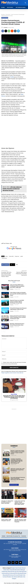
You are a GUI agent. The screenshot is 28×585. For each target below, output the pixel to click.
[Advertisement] (14, 131)
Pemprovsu (5, 64)
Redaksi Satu (14, 568)
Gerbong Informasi (13, 575)
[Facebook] (2, 31)
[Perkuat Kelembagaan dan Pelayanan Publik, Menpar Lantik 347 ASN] (5, 310)
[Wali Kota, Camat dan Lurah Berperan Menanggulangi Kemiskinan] (6, 470)
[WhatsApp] (9, 31)
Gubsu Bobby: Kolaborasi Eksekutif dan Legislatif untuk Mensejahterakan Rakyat (18, 294)
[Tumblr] (15, 31)
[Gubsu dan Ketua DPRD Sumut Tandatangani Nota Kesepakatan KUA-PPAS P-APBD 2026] (5, 287)
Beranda (3, 14)
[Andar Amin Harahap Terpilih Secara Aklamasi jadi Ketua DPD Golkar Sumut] (21, 494)
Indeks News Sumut (8, 569)
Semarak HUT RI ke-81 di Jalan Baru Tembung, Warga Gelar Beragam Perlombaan (14, 397)
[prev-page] (2, 331)
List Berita (20, 571)
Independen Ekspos (6, 571)
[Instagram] (12, 562)
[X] (5, 31)
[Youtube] (20, 562)
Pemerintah (8, 14)
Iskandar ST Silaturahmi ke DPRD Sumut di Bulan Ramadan (7, 502)
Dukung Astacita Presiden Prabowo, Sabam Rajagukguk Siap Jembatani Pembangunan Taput (18, 317)
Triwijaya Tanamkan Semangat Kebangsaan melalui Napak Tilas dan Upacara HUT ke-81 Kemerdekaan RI (17, 461)
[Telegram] (18, 31)
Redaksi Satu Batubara (12, 576)
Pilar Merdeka (19, 573)
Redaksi (5, 27)
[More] (16, 264)
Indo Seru (14, 571)
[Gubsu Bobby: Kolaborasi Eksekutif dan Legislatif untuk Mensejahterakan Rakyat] (5, 295)
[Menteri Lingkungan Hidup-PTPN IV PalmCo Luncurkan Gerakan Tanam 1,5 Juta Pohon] (6, 453)
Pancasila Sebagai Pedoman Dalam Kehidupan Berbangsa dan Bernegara (18, 478)
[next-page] (4, 331)
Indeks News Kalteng (19, 569)
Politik (12, 77)
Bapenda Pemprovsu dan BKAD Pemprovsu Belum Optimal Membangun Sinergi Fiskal (17, 301)
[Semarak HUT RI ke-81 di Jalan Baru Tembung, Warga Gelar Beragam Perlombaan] (14, 385)
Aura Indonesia (11, 573)
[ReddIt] (12, 31)
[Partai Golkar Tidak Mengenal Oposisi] (7, 513)
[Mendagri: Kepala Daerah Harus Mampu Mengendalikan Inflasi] (5, 326)
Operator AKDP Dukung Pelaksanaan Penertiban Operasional (21, 274)
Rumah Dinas (4, 258)
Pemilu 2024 (11, 256)
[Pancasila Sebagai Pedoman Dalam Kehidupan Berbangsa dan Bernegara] (6, 479)
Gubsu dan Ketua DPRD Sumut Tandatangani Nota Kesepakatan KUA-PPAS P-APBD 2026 (17, 286)
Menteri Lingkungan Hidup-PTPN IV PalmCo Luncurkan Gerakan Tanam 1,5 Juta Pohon (18, 452)
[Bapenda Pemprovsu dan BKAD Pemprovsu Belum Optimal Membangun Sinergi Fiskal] (5, 303)
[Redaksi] (2, 27)
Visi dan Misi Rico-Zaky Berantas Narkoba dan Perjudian (20, 520)
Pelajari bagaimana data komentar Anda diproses (12, 372)
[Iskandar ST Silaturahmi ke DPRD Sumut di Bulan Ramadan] (7, 494)
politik (21, 256)
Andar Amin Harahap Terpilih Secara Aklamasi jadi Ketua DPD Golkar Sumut (20, 502)
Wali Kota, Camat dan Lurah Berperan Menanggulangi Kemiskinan (18, 469)
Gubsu (6, 256)
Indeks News (21, 568)
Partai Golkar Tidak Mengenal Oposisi (6, 520)
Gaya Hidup (14, 394)
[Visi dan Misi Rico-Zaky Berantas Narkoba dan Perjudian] (21, 513)
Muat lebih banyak (13, 484)
